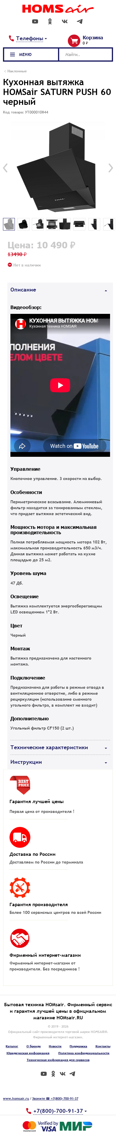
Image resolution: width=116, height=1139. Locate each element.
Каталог (12, 1046)
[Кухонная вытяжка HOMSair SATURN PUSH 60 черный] (58, 168)
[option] (58, 168)
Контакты (102, 1046)
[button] (5, 167)
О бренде (33, 1046)
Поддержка (78, 1046)
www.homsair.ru (16, 1098)
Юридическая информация (28, 1053)
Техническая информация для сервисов (58, 1060)
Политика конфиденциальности (83, 1053)
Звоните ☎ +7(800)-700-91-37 (55, 1098)
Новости (55, 1046)
